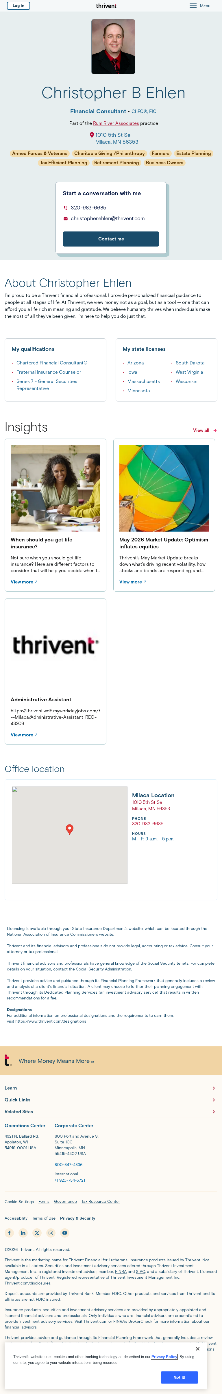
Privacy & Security (77, 1218)
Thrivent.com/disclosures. (28, 1283)
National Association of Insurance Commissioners (52, 934)
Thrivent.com (95, 1321)
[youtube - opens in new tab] (64, 1233)
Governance (65, 1201)
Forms (43, 1201)
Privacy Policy (164, 1357)
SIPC (140, 1271)
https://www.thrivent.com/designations (50, 1021)
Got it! (179, 1377)
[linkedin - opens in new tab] (23, 1233)
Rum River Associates (116, 123)
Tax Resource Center (101, 1201)
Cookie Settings (19, 1201)
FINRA (121, 1271)
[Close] (197, 1348)
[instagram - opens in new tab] (51, 1233)
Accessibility (16, 1218)
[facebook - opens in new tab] (9, 1233)
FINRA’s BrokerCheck (132, 1321)
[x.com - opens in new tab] (37, 1233)
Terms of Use (44, 1218)
